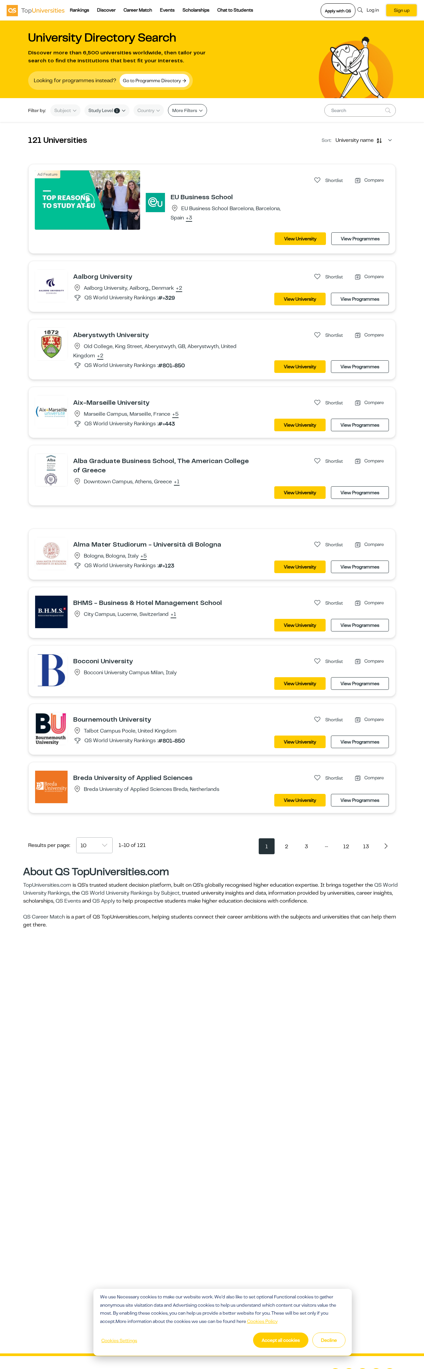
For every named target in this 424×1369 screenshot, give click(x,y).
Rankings (79, 10)
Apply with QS (338, 11)
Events (167, 10)
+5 (175, 414)
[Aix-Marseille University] (51, 411)
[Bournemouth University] (51, 728)
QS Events (68, 901)
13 (366, 846)
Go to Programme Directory (152, 81)
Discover (106, 10)
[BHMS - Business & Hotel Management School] (51, 611)
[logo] (36, 10)
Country (146, 110)
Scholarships (196, 10)
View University (300, 239)
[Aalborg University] (51, 285)
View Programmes (360, 239)
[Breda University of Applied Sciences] (51, 786)
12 (346, 846)
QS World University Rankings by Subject (130, 893)
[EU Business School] (155, 202)
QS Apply (103, 901)
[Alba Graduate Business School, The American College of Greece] (51, 469)
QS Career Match (44, 917)
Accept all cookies (281, 1340)
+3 (189, 218)
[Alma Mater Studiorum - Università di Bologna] (51, 553)
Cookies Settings (119, 1340)
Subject (63, 110)
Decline (329, 1340)
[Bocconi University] (51, 670)
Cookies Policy (262, 1321)
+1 (177, 482)
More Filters (185, 110)
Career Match (138, 10)
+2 (179, 288)
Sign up (401, 10)
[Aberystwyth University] (51, 343)
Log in (373, 10)
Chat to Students (235, 10)
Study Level (103, 110)
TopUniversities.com (47, 885)
